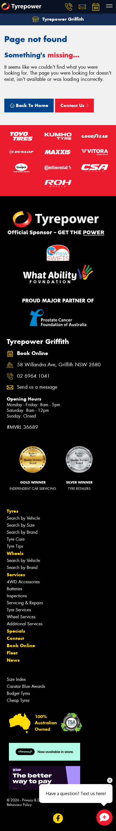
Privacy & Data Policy (38, 800)
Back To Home (31, 105)
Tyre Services (19, 610)
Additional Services (24, 624)
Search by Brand (22, 532)
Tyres (12, 511)
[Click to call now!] (68, 6)
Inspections (17, 596)
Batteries (14, 589)
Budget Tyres (18, 693)
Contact (15, 638)
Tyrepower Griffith (62, 19)
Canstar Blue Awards (26, 686)
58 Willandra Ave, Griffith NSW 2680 (59, 365)
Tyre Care (16, 539)
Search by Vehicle (23, 518)
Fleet (12, 653)
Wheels (15, 553)
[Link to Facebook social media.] (58, 818)
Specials (16, 631)
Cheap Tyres (18, 700)
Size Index (16, 679)
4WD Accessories (23, 582)
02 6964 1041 (33, 376)
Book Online (21, 646)
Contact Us (73, 105)
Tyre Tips (15, 546)
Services (16, 575)
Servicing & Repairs (25, 603)
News (13, 660)
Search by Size (21, 525)
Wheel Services (21, 617)
